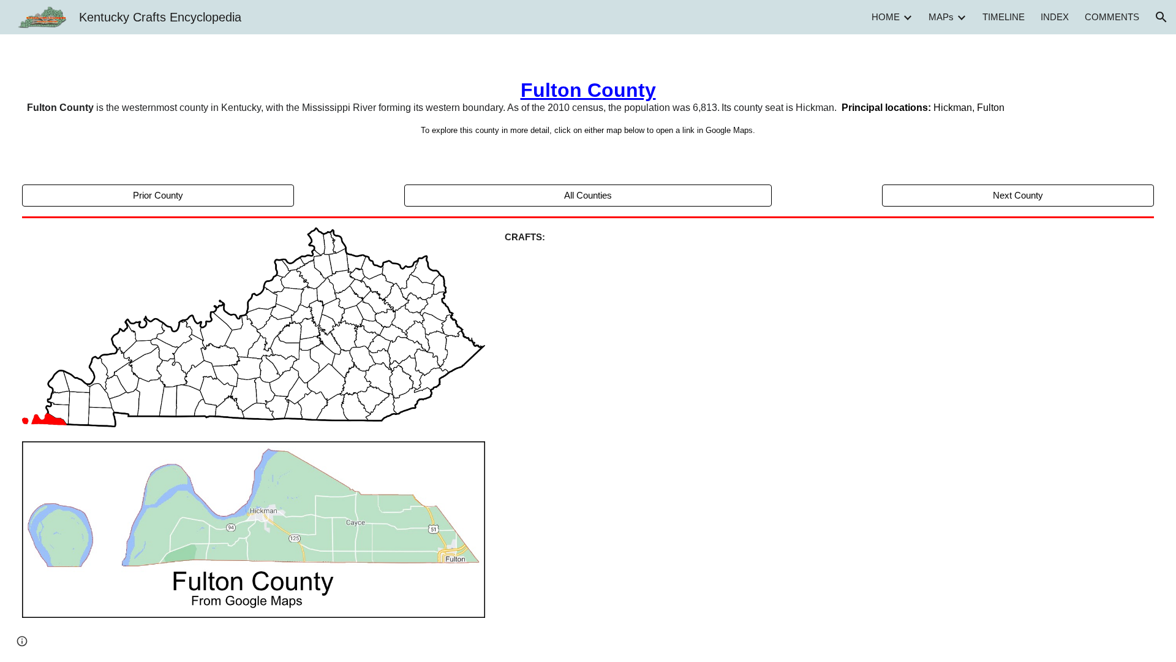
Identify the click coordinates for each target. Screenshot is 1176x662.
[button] (1161, 17)
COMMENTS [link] (1112, 17)
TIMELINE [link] (1003, 17)
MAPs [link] (941, 17)
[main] (588, 107)
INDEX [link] (1055, 17)
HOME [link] (886, 17)
